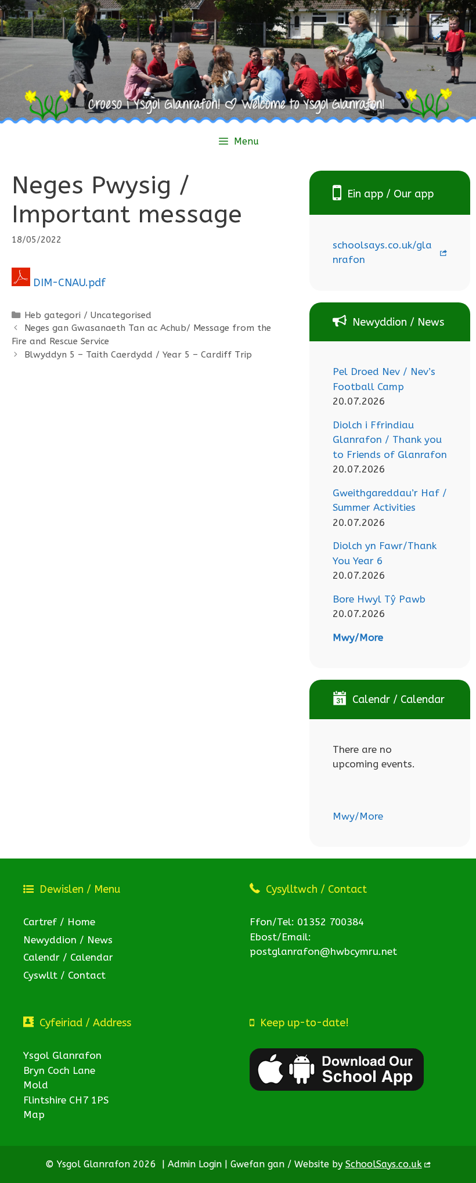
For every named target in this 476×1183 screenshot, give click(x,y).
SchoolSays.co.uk (383, 1164)
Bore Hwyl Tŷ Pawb (379, 599)
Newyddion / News (68, 940)
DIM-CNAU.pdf (69, 282)
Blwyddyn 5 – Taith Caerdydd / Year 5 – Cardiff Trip (138, 354)
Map (34, 1114)
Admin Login (195, 1164)
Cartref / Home (59, 922)
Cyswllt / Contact (64, 975)
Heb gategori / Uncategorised (88, 315)
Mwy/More (358, 637)
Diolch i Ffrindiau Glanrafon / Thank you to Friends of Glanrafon (390, 439)
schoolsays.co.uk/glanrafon (382, 252)
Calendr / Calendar (68, 957)
